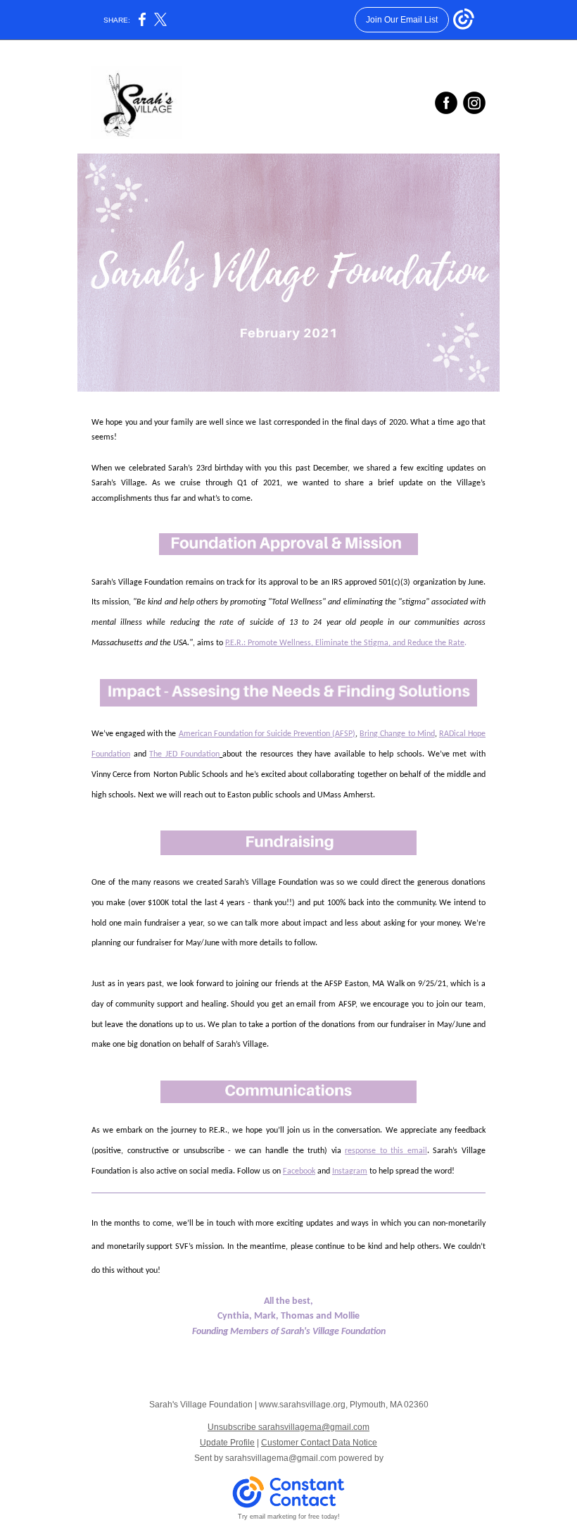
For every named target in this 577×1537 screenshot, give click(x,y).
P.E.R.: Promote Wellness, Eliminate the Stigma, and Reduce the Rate (344, 643)
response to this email (386, 1151)
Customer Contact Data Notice (319, 1443)
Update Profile (227, 1443)
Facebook (299, 1171)
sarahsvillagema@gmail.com (280, 1458)
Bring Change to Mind (397, 734)
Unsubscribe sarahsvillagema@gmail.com (288, 1427)
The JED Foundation (184, 754)
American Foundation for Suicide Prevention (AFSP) (267, 734)
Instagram (349, 1171)
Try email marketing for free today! (289, 1516)
